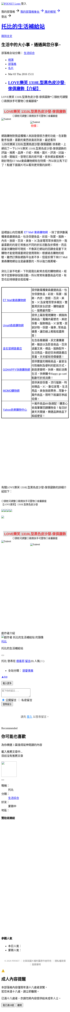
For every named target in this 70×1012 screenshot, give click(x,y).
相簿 (11, 59)
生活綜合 (29, 53)
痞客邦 (20, 661)
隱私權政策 (60, 961)
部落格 (12, 64)
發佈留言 (7, 704)
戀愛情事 (27, 670)
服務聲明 (36, 964)
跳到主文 (6, 36)
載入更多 (7, 683)
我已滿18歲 (8, 1005)
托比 (4, 641)
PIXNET (16, 961)
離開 (19, 1005)
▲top (4, 676)
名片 (11, 68)
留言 (28, 661)
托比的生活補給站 (23, 26)
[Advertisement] (35, 197)
